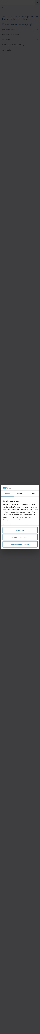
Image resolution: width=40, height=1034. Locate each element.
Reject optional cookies (20, 544)
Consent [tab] (7, 493)
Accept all (20, 530)
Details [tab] (20, 493)
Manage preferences (18, 537)
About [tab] (32, 493)
